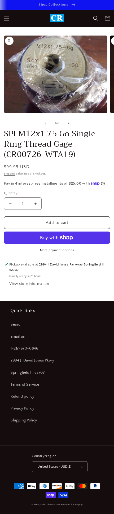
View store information (29, 284)
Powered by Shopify (72, 504)
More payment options (57, 250)
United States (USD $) (54, 466)
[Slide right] (68, 123)
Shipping (9, 173)
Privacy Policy (22, 408)
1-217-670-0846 (24, 348)
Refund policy (22, 396)
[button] (6, 18)
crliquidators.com (50, 504)
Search (17, 325)
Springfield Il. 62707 (28, 373)
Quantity (10, 193)
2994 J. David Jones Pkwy (32, 360)
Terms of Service (25, 384)
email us (18, 336)
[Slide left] (45, 123)
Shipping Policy (24, 420)
